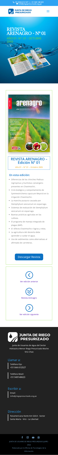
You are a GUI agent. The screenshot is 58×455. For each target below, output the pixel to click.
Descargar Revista (29, 257)
